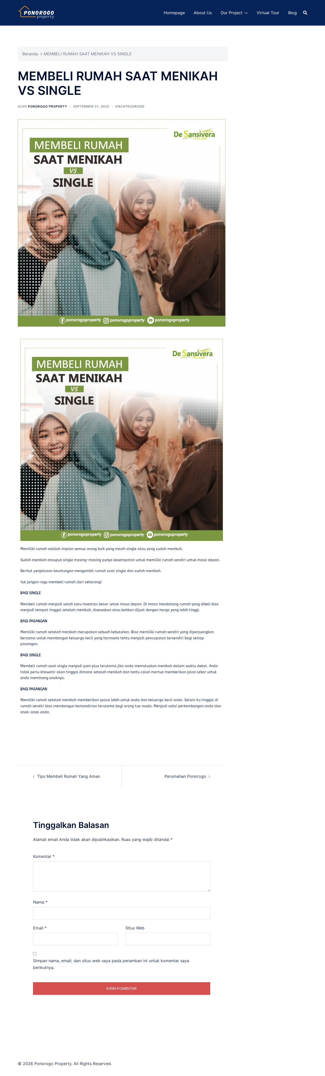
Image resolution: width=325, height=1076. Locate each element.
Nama (40, 902)
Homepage (174, 12)
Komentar (44, 856)
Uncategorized (130, 106)
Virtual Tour (268, 12)
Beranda (30, 53)
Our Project (231, 12)
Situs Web (134, 927)
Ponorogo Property (47, 106)
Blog (292, 12)
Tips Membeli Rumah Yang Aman (68, 776)
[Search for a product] (305, 13)
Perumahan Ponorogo (185, 776)
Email (40, 927)
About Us (203, 12)
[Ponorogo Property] (37, 12)
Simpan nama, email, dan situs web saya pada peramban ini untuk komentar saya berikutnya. (111, 964)
